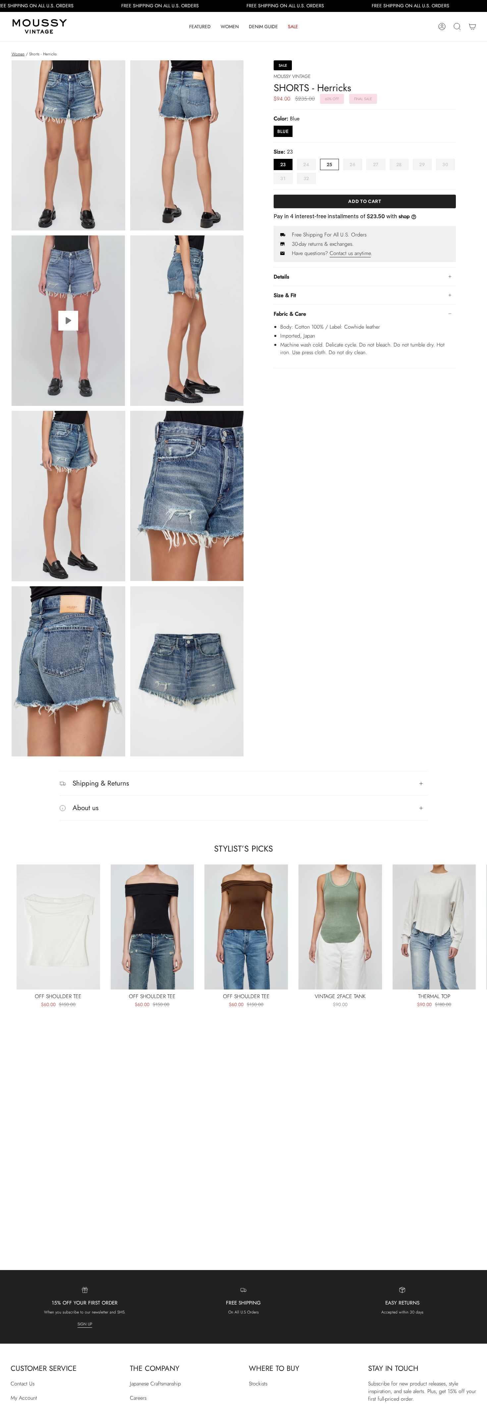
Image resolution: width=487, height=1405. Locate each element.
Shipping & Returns (101, 783)
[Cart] (472, 26)
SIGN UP (85, 1324)
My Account (24, 1398)
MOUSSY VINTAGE (292, 76)
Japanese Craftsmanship (155, 1383)
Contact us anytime (350, 253)
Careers (138, 1398)
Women (18, 54)
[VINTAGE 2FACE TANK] (340, 927)
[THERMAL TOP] (434, 927)
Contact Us (22, 1383)
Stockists (258, 1383)
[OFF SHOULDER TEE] (58, 927)
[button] (200, 26)
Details (281, 277)
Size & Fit (285, 295)
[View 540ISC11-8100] (68, 320)
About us (85, 808)
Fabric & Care (290, 314)
